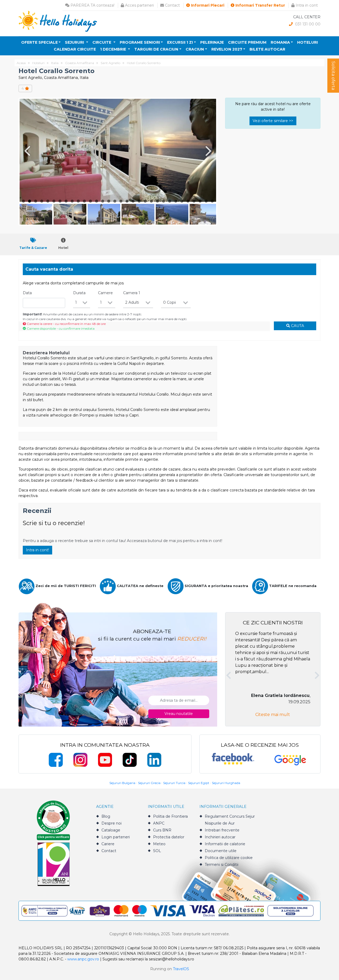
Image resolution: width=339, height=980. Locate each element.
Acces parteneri (139, 5)
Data (27, 292)
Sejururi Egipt (198, 783)
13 (96, 201)
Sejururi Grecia (149, 783)
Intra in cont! (37, 550)
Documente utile (221, 850)
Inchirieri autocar (220, 837)
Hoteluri (307, 42)
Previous (26, 151)
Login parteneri (115, 837)
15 (108, 201)
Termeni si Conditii (221, 864)
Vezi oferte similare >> (273, 120)
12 (90, 201)
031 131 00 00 (307, 24)
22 (151, 201)
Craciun (195, 49)
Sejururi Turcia (174, 783)
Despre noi (111, 823)
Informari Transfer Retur (259, 5)
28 (187, 201)
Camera (131, 292)
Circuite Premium (247, 42)
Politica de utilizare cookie (229, 857)
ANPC (158, 823)
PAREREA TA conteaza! (91, 5)
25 (169, 201)
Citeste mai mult (272, 714)
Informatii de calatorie (225, 844)
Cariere (107, 844)
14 (102, 201)
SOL (157, 850)
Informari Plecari (207, 5)
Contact (172, 5)
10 (78, 201)
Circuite (102, 42)
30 (200, 201)
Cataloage (110, 830)
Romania (280, 42)
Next (209, 151)
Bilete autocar (267, 49)
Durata (79, 292)
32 (212, 201)
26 (175, 201)
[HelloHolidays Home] (58, 21)
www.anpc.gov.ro (83, 959)
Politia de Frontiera (170, 816)
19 (133, 201)
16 (114, 201)
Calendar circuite (75, 49)
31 (206, 201)
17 (120, 201)
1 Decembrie (113, 49)
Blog (105, 816)
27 (181, 201)
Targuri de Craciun (156, 49)
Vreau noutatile (178, 713)
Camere (105, 292)
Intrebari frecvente (222, 830)
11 (84, 201)
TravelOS (181, 968)
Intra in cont (306, 5)
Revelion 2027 (226, 49)
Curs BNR (162, 830)
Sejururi (75, 42)
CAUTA (297, 325)
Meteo (159, 844)
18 (127, 201)
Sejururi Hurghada (226, 783)
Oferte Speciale (39, 42)
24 (163, 201)
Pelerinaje (212, 42)
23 (157, 201)
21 (145, 201)
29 (194, 201)
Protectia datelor (168, 837)
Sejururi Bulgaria (122, 783)
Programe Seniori (140, 42)
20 (139, 201)
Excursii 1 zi (180, 42)
